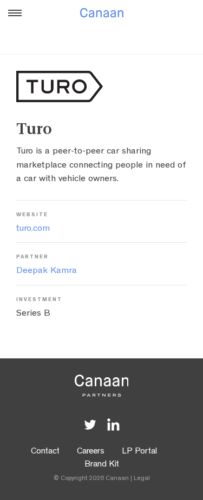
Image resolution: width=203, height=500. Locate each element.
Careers (90, 452)
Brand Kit (101, 465)
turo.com (33, 229)
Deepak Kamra (46, 271)
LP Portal (139, 452)
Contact (45, 452)
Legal (142, 479)
